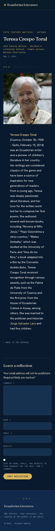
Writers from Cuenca (14, 52)
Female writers (36, 49)
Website (7, 446)
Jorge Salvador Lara (23, 323)
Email (7, 433)
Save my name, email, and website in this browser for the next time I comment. (25, 466)
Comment (9, 383)
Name (7, 420)
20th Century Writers (15, 46)
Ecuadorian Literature (22, 5)
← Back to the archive (16, 342)
